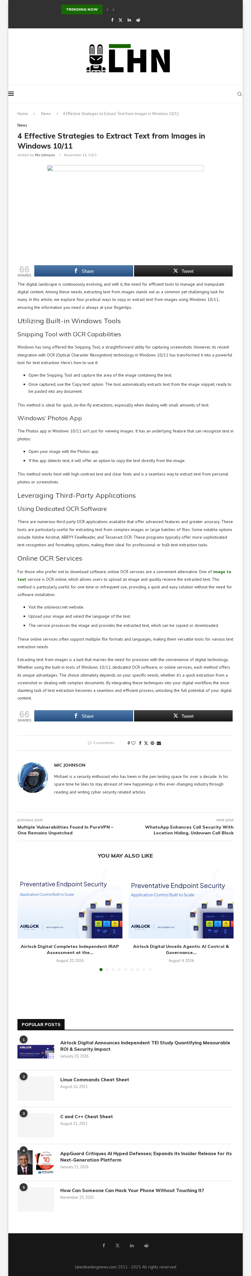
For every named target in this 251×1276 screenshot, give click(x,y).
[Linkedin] (129, 20)
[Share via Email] (159, 743)
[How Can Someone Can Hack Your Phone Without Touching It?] (35, 1199)
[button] (107, 9)
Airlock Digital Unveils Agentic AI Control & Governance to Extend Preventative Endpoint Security (154, 9)
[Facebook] (112, 20)
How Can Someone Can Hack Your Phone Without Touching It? (133, 1190)
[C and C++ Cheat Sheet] (35, 1125)
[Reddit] (138, 20)
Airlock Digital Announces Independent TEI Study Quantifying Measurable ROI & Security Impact (145, 1046)
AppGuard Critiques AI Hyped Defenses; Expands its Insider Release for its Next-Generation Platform (146, 1157)
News (46, 113)
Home (22, 113)
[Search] (240, 94)
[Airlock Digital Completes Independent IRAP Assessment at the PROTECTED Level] (69, 903)
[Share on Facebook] (140, 743)
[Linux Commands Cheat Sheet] (35, 1088)
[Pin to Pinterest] (152, 743)
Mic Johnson (45, 155)
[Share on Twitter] (146, 743)
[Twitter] (120, 20)
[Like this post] (133, 743)
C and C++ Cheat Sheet (86, 1116)
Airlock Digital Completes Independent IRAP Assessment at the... (70, 949)
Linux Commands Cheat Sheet (94, 1080)
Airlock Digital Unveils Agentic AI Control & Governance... (181, 949)
